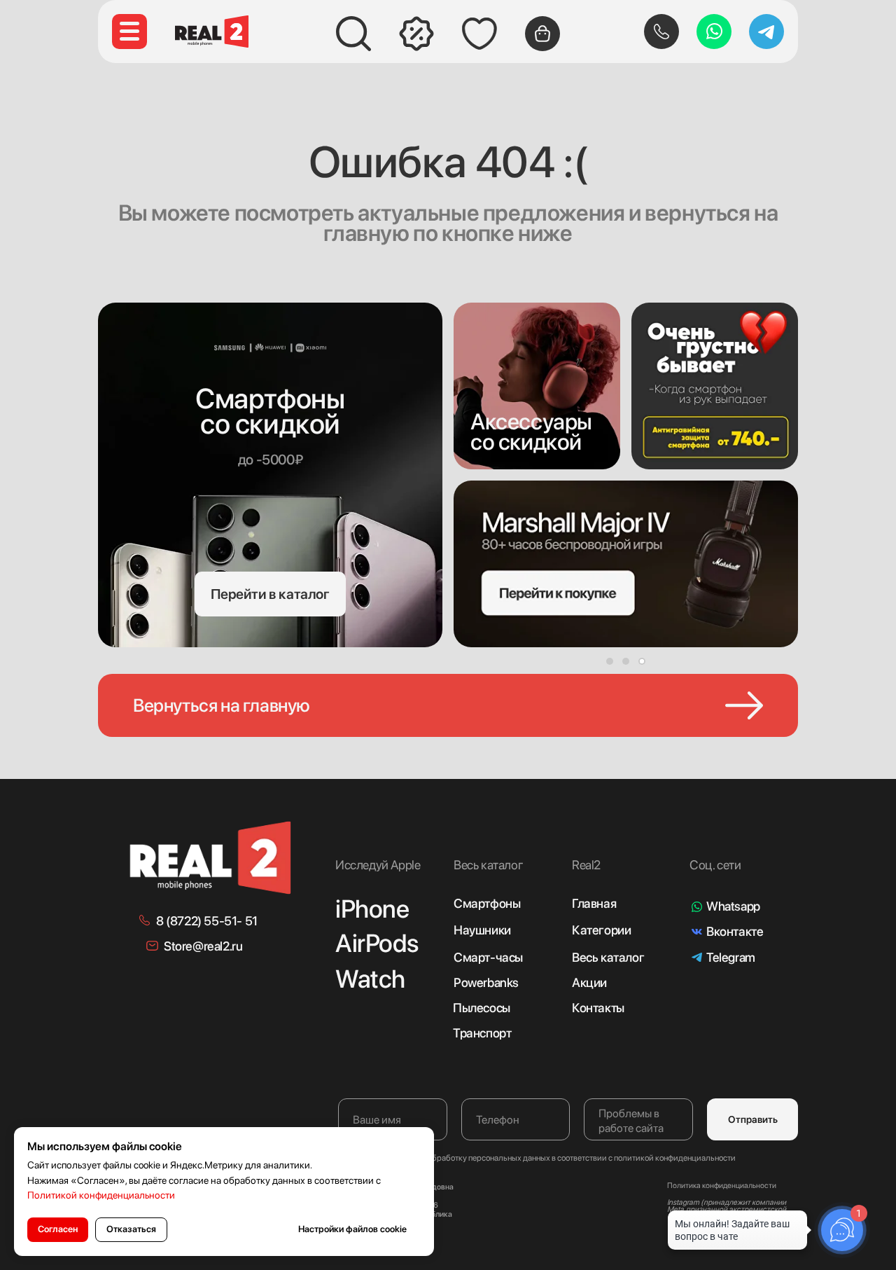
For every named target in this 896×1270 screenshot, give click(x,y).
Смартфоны (487, 903)
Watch (370, 979)
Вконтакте (734, 931)
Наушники (482, 930)
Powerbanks (486, 982)
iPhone (372, 909)
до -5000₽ (270, 459)
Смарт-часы (488, 957)
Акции (589, 982)
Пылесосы (481, 1007)
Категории (601, 930)
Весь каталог (608, 957)
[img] (537, 386)
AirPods (376, 943)
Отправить (753, 1119)
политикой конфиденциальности (675, 1158)
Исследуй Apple (377, 864)
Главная (594, 903)
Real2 (586, 864)
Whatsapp (733, 906)
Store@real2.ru (203, 946)
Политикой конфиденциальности (101, 1195)
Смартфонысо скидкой (269, 411)
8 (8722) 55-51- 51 (207, 920)
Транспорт (482, 1033)
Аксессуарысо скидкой (531, 431)
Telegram (730, 957)
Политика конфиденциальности (721, 1185)
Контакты (598, 1007)
